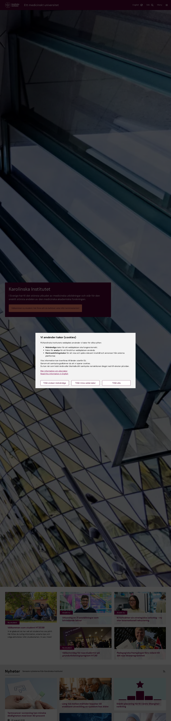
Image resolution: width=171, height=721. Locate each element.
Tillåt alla (116, 383)
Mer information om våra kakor (53, 371)
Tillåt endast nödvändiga (54, 383)
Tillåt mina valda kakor (85, 383)
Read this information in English (54, 373)
